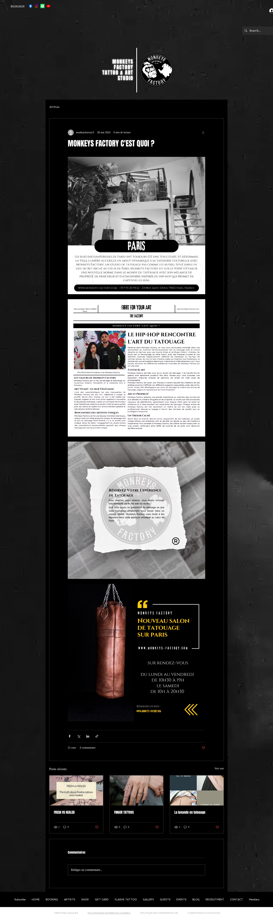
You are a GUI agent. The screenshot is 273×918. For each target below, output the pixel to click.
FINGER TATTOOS (124, 812)
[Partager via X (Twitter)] (78, 736)
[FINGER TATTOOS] (136, 790)
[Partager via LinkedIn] (88, 736)
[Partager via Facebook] (69, 736)
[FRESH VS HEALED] (76, 790)
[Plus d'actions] (203, 132)
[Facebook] (30, 6)
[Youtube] (48, 6)
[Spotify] (42, 6)
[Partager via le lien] (97, 736)
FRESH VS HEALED (64, 812)
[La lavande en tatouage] (197, 790)
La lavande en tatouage (189, 812)
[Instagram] (36, 6)
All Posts (54, 106)
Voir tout (219, 768)
